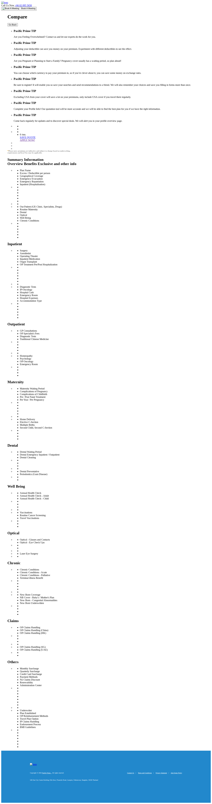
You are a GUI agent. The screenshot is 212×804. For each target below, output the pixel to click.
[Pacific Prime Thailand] (4, 2)
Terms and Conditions (145, 773)
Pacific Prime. (46, 773)
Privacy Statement (161, 773)
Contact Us (130, 773)
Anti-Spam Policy (176, 773)
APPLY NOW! (27, 140)
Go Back (13, 25)
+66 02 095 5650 (23, 5)
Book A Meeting (28, 8)
